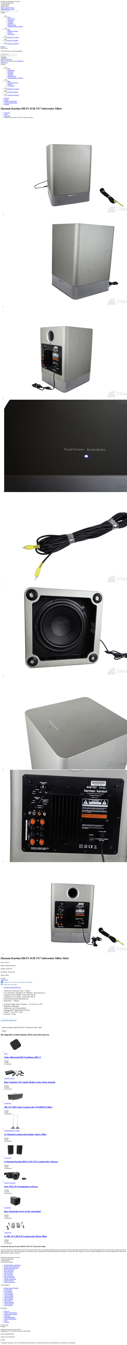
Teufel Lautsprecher (9, 1282)
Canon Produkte (8, 1294)
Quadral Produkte (9, 1303)
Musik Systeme (12, 25)
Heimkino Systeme (13, 31)
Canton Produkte (8, 1296)
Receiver (10, 32)
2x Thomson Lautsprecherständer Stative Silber (25, 1134)
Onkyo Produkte (8, 1299)
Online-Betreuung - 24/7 (7, 9)
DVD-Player (11, 34)
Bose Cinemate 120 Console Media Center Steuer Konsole (29, 1082)
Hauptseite (7, 113)
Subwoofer (11, 20)
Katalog (6, 99)
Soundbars (10, 23)
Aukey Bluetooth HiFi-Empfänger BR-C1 (22, 1057)
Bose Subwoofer (8, 1271)
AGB (5, 1320)
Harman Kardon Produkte (11, 1288)
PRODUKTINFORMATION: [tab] (12, 987)
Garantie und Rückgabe (10, 103)
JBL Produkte (8, 1300)
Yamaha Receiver (9, 1280)
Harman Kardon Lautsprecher (12, 1265)
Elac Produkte (8, 1291)
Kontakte (6, 104)
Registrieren (20, 61)
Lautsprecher (11, 18)
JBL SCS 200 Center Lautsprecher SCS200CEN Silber (28, 1107)
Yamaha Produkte (9, 1302)
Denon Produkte (8, 1297)
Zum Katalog (4, 980)
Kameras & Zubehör (9, 1183)
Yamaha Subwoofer (9, 1277)
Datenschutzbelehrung (10, 1319)
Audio (6, 114)
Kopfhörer (10, 22)
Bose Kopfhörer (8, 1273)
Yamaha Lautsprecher (10, 1279)
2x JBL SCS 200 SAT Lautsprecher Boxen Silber (25, 1236)
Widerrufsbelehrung (9, 1317)
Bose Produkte (8, 1289)
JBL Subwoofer (8, 1274)
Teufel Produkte (8, 1293)
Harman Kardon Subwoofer (11, 1266)
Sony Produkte (8, 1305)
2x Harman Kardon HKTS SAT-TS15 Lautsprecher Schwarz (31, 1161)
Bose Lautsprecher (9, 1269)
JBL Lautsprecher (9, 1276)
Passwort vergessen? (6, 59)
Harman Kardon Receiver (11, 1268)
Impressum (7, 1316)
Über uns (6, 98)
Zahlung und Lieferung (10, 101)
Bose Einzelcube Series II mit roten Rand (22, 1211)
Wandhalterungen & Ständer (15, 26)
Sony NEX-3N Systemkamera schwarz (21, 1186)
